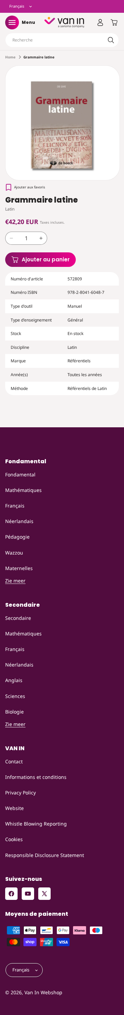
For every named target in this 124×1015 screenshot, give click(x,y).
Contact (14, 761)
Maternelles (19, 568)
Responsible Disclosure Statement (44, 855)
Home (10, 57)
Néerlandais (19, 521)
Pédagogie (17, 536)
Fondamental (20, 474)
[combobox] (62, 40)
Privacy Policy (20, 792)
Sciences (15, 696)
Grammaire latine (38, 57)
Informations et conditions (35, 777)
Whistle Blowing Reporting (36, 823)
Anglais (13, 680)
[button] (12, 22)
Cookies (14, 839)
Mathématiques (23, 490)
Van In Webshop (43, 992)
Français (14, 505)
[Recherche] (110, 40)
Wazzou (14, 552)
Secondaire (18, 618)
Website (14, 808)
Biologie (14, 711)
